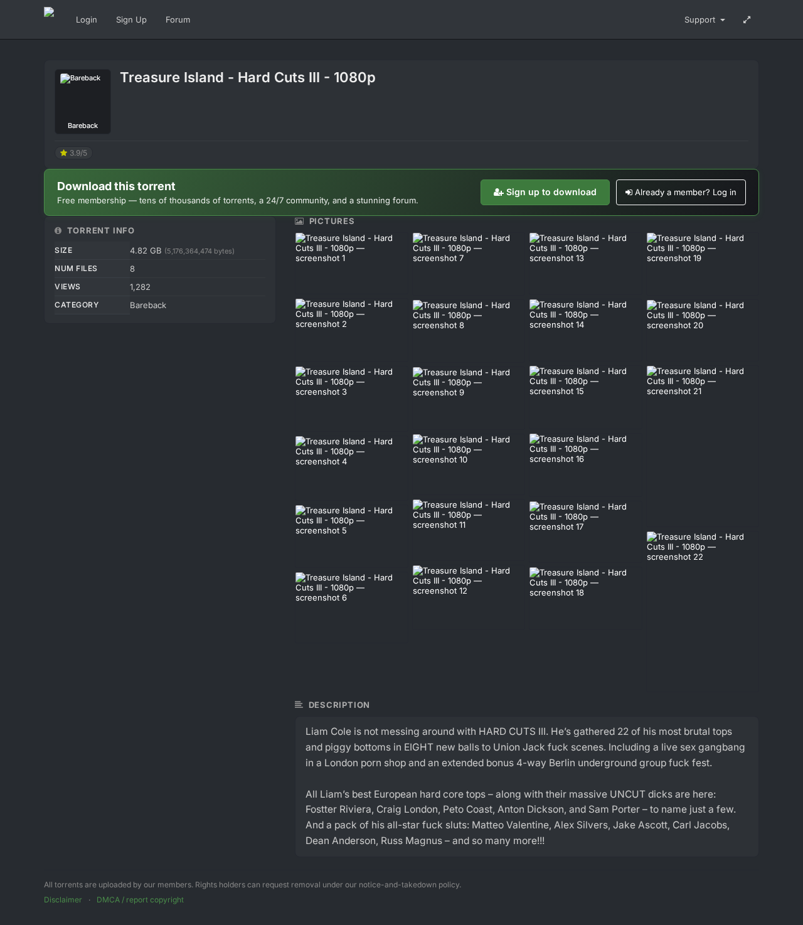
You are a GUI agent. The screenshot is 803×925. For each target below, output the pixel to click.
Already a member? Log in (686, 192)
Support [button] (701, 19)
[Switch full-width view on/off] (747, 19)
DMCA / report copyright (140, 899)
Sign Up (131, 19)
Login (86, 19)
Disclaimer (63, 899)
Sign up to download (551, 191)
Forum (178, 19)
